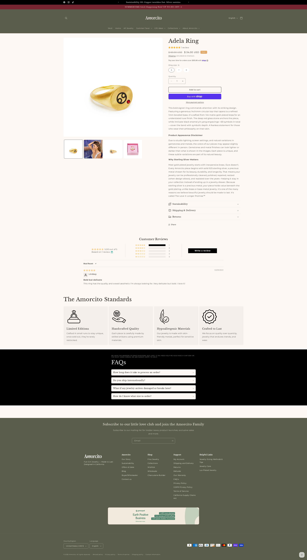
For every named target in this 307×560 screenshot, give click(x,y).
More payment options (195, 102)
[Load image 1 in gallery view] (73, 149)
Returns (177, 467)
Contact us (127, 479)
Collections (153, 463)
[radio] (171, 70)
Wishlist (151, 467)
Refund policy (98, 554)
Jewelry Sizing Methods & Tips (211, 460)
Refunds (177, 471)
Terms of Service (181, 491)
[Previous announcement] (118, 2)
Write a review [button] (202, 251)
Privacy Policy (180, 483)
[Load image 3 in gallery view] (113, 149)
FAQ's (176, 479)
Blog (124, 471)
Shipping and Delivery (184, 463)
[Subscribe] (172, 441)
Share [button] (173, 224)
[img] (89, 270)
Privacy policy (110, 554)
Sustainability (128, 463)
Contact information (153, 554)
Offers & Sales (128, 467)
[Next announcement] (188, 2)
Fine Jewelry (153, 459)
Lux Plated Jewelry (208, 470)
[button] (66, 18)
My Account (179, 459)
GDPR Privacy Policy (183, 487)
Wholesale (152, 471)
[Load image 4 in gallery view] (133, 149)
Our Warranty (180, 475)
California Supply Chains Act (185, 496)
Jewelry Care (205, 466)
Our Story (126, 459)
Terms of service (124, 554)
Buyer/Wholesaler (130, 475)
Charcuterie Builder (156, 475)
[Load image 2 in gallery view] (93, 149)
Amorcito (72, 554)
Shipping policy (137, 554)
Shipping (172, 56)
